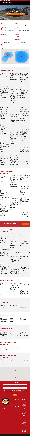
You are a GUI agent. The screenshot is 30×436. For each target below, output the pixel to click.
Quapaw (18, 34)
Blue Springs (4, 23)
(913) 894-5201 (18, 32)
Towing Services (12, 406)
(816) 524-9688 (8, 0)
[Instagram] (27, 435)
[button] (7, 56)
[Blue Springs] (1, 24)
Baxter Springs (19, 39)
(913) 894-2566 (24, 420)
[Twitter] (25, 435)
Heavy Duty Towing (11, 403)
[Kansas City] (1, 29)
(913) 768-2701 (8, 1)
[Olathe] (1, 45)
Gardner (18, 23)
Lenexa (18, 29)
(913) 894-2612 (18, 27)
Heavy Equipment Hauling (12, 405)
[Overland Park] (1, 34)
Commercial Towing (11, 401)
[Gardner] (16, 24)
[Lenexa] (16, 29)
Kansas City (4, 29)
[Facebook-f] (22, 435)
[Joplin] (1, 39)
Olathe (3, 44)
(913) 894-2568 (4, 32)
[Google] (24, 435)
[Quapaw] (16, 34)
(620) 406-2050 (18, 43)
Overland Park (4, 34)
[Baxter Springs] (16, 39)
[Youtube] (29, 435)
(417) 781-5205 (3, 43)
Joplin (3, 39)
